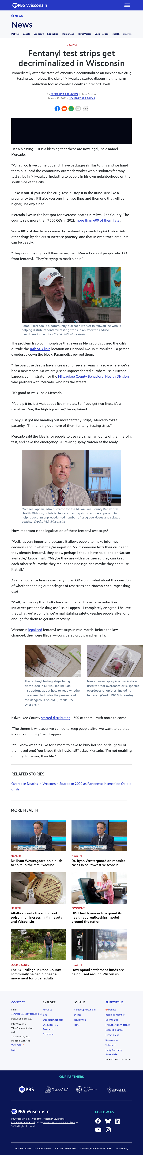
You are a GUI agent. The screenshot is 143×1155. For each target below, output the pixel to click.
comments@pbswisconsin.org (26, 1014)
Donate (112, 1009)
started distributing (55, 718)
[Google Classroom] (71, 109)
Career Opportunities (85, 1009)
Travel (77, 1025)
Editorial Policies (23, 1148)
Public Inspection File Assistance (95, 1148)
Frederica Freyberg (64, 94)
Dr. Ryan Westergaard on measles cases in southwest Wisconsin (98, 863)
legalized (35, 630)
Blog (45, 1014)
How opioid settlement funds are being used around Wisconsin (98, 972)
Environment (130, 33)
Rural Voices (84, 33)
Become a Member (115, 1014)
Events (77, 1014)
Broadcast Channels (53, 1019)
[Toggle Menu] (127, 5)
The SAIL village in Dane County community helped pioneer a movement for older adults (36, 974)
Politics (15, 33)
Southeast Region (82, 98)
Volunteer (111, 1045)
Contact (18, 1002)
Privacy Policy (121, 1148)
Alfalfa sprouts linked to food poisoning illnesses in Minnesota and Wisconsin (36, 917)
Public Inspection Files (65, 1148)
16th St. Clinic (40, 349)
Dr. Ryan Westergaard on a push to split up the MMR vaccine (36, 863)
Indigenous (68, 33)
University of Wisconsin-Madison (59, 1122)
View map (16, 1045)
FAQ (13, 1050)
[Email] (78, 109)
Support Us (114, 1002)
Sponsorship (112, 1040)
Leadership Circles (114, 1030)
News (18, 16)
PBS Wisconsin (18, 1119)
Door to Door (112, 1019)
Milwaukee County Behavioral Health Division (93, 376)
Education (52, 33)
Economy (39, 33)
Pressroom (48, 1034)
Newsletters (80, 1019)
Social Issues (101, 33)
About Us (47, 1009)
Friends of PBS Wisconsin (118, 1025)
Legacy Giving (112, 1035)
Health (115, 33)
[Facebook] (57, 109)
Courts (26, 33)
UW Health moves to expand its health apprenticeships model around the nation (97, 917)
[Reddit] (64, 109)
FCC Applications (43, 1148)
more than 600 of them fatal (98, 220)
